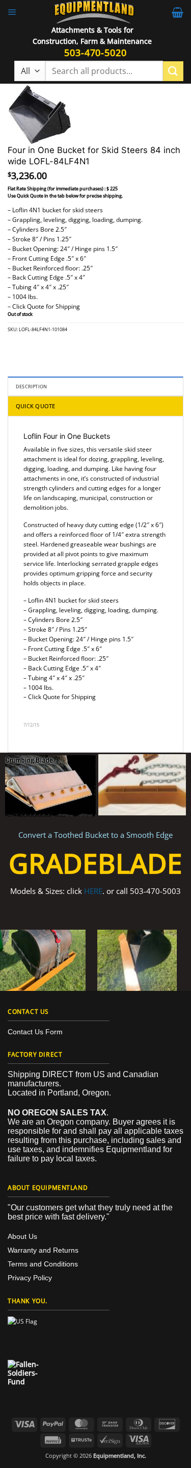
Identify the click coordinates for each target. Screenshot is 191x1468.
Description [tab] (31, 386)
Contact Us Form (35, 1032)
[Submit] (173, 71)
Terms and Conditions (43, 1264)
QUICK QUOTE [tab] (35, 406)
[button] (12, 12)
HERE (93, 891)
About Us (22, 1236)
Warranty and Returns (43, 1250)
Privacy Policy (30, 1278)
